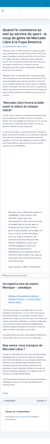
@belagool (13, 296)
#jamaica (12, 299)
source (5, 393)
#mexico (20, 299)
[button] (46, 3)
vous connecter (21, 417)
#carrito (35, 296)
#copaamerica (24, 296)
